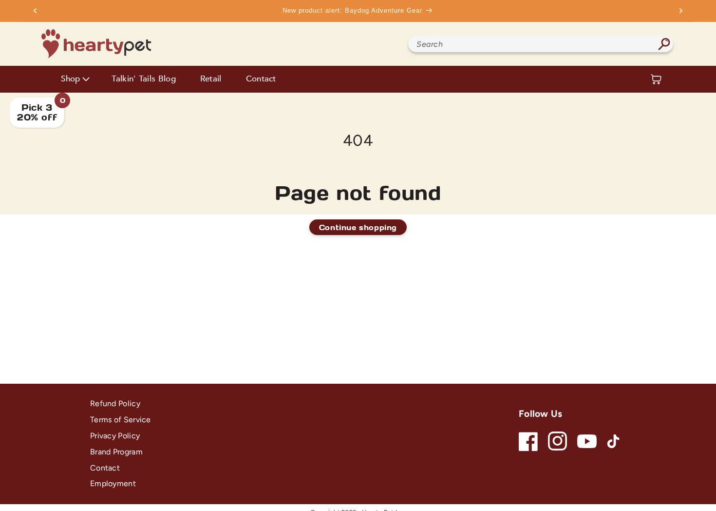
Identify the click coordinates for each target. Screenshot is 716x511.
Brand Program (116, 451)
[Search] (664, 44)
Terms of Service (120, 419)
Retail (211, 79)
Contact (261, 79)
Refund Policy (115, 403)
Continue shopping (358, 227)
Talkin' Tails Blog (143, 79)
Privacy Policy (115, 435)
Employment (113, 483)
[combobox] (540, 44)
